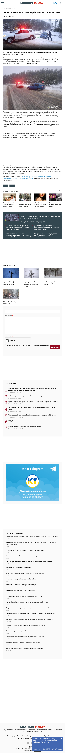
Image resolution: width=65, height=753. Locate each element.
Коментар (8, 316)
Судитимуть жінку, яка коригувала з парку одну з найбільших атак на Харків (32, 408)
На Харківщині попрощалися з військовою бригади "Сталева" (28, 396)
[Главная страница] (32, 727)
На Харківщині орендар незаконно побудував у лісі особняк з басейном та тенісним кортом (31, 543)
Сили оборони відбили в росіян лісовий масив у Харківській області (40, 217)
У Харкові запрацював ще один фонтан (19, 567)
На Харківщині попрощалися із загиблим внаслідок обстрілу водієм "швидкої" (32, 537)
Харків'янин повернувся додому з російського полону (18, 234)
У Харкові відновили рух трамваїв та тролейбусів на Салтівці (26, 625)
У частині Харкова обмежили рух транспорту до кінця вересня (27, 556)
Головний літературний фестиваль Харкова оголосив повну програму (46, 227)
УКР (30, 747)
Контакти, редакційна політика (16, 736)
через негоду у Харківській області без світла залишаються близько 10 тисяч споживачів (27, 177)
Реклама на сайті (53, 736)
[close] (61, 738)
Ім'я (6, 309)
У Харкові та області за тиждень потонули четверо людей (25, 550)
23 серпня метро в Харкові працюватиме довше (24, 426)
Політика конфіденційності (26, 738)
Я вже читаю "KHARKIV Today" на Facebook (47, 749)
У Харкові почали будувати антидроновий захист (45, 234)
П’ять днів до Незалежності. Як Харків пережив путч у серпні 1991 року (32, 415)
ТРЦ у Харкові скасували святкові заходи (21, 421)
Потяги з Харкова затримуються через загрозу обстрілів (25, 637)
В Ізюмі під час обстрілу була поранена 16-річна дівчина (25, 573)
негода (5, 186)
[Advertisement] (32, 151)
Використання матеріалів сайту (36, 736)
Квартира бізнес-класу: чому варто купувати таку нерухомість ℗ (27, 608)
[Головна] (32, 3)
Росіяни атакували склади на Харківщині (19, 631)
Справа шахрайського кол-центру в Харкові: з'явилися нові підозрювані (18, 227)
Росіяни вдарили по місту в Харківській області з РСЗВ (24, 596)
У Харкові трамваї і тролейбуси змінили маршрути (23, 642)
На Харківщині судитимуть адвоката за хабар (21, 590)
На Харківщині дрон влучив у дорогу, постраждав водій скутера (27, 602)
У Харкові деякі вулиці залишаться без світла (21, 579)
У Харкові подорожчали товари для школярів (21, 585)
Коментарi (55, 347)
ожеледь (12, 186)
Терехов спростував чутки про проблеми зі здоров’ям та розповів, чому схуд (33, 401)
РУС (55, 3)
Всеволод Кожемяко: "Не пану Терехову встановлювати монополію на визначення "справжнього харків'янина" (32, 389)
